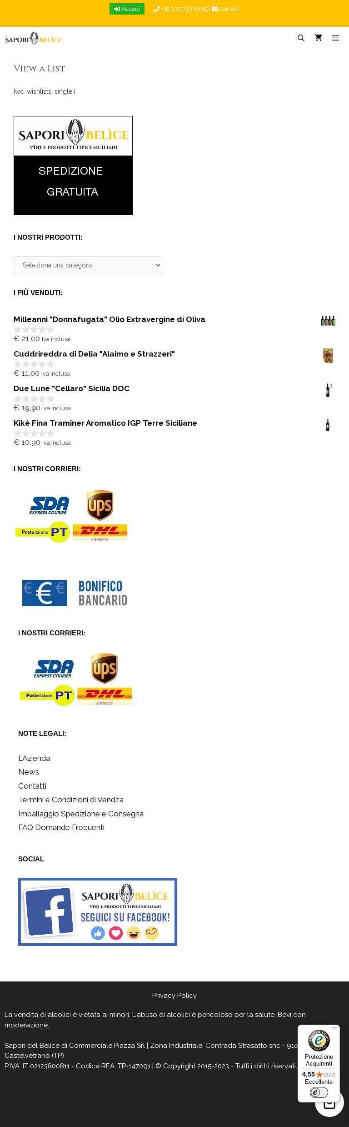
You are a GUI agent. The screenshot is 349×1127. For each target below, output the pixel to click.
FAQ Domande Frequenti (61, 827)
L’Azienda (34, 758)
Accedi (130, 8)
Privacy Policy (174, 995)
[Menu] (334, 1030)
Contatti (228, 8)
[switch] (319, 1092)
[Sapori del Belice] (33, 38)
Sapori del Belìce (32, 1045)
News (28, 771)
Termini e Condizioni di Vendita (71, 799)
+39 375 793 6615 (184, 8)
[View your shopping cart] (318, 38)
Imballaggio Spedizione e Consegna (81, 813)
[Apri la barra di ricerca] (300, 38)
